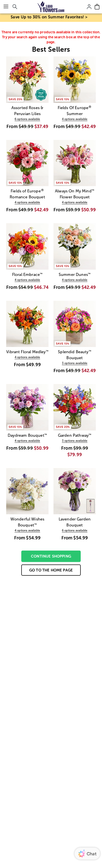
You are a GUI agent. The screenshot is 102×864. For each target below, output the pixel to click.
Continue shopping (51, 556)
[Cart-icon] (97, 7)
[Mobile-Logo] (51, 6)
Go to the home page (51, 570)
